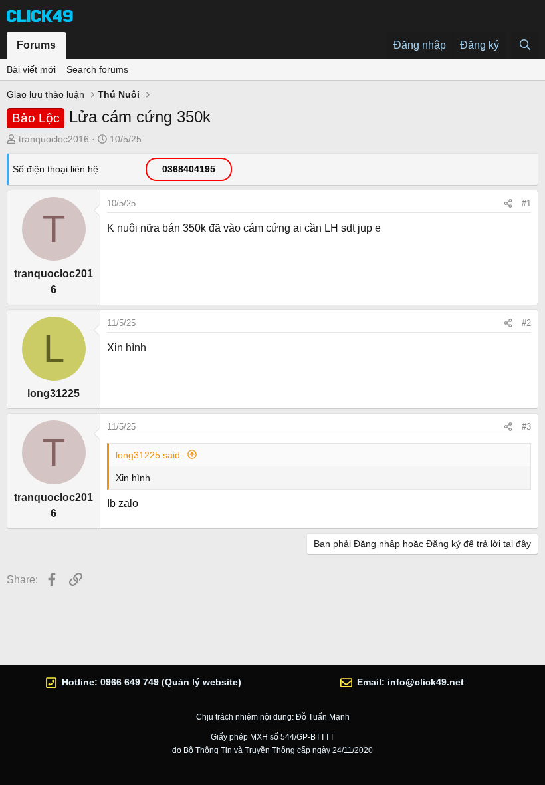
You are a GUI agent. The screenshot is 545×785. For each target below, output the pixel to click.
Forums (36, 45)
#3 (526, 427)
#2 (526, 323)
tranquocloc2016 (54, 139)
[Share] (508, 203)
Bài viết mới (31, 69)
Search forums (97, 69)
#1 (526, 203)
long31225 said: (149, 455)
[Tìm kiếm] (524, 45)
